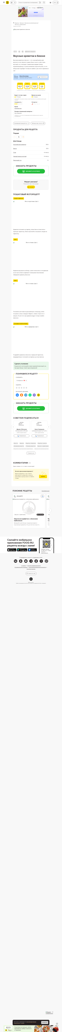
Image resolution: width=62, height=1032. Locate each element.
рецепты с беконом (31, 443)
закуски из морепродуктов (41, 449)
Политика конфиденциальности (34, 565)
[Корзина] (50, 2)
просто (16, 443)
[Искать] (43, 2)
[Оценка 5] (26, 388)
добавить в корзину (33, 171)
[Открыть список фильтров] (40, 2)
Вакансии (31, 567)
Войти (43, 476)
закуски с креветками (43, 446)
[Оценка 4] (24, 388)
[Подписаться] (42, 496)
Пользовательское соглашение (21, 567)
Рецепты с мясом (42, 443)
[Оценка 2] (19, 388)
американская (18, 108)
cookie (22, 1023)
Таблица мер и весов (37, 123)
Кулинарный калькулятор (20, 123)
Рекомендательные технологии (39, 567)
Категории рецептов (31, 569)
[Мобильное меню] (4, 2)
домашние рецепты (19, 446)
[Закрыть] (52, 1012)
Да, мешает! (31, 187)
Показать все (31, 453)
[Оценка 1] (17, 388)
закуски (22, 443)
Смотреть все (45, 491)
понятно (44, 1022)
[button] (13, 427)
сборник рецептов (30, 446)
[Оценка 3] (21, 388)
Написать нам (31, 573)
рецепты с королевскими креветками (23, 449)
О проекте (23, 565)
